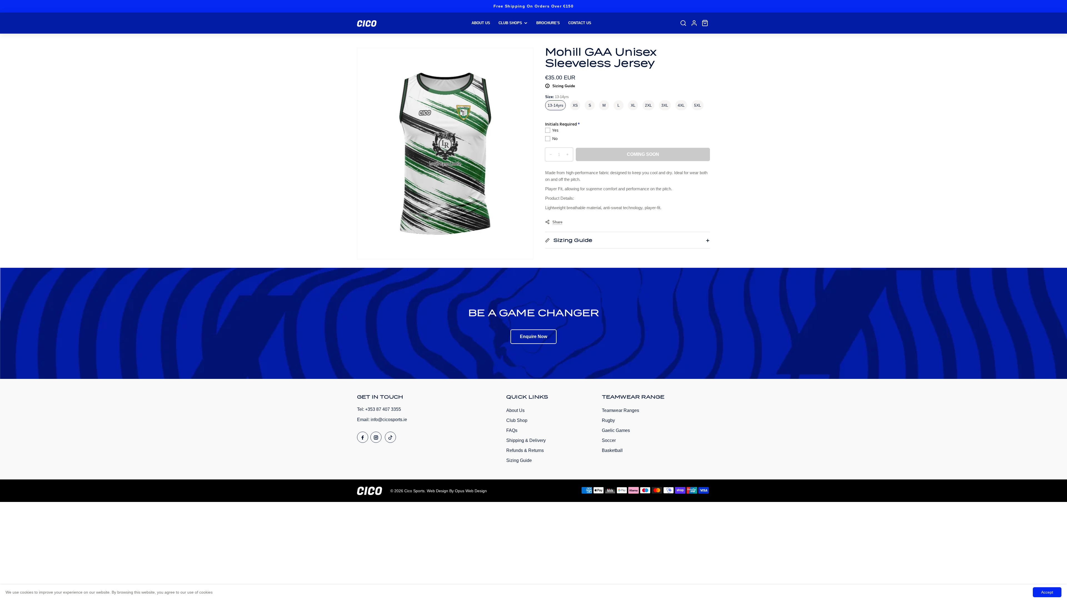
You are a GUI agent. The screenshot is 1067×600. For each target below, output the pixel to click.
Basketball (612, 450)
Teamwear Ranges (620, 410)
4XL (681, 105)
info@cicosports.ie (389, 419)
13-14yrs (555, 105)
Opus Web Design (471, 491)
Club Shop (516, 420)
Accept (1047, 592)
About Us (515, 410)
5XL (697, 105)
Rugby (608, 420)
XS (575, 105)
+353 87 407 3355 (383, 409)
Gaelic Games (616, 430)
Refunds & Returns (525, 450)
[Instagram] (376, 437)
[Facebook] (362, 437)
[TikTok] (390, 437)
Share (557, 222)
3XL (664, 105)
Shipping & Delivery (526, 440)
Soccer (609, 440)
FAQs (511, 430)
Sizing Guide (563, 86)
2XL (648, 105)
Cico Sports (414, 491)
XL (633, 105)
